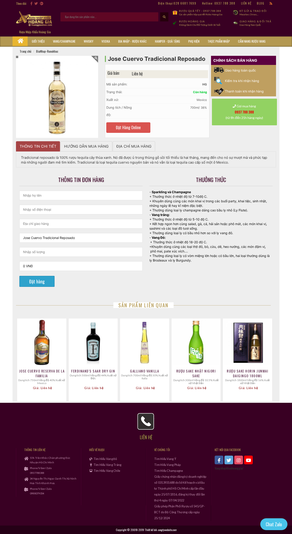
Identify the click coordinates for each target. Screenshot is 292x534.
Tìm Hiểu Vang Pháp (167, 465)
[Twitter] (36, 3)
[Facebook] (31, 3)
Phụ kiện (193, 41)
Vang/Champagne (64, 41)
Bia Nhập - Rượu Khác (132, 41)
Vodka (106, 41)
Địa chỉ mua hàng (133, 146)
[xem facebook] (219, 460)
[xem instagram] (238, 460)
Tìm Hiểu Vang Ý (165, 459)
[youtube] (45, 3)
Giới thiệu (38, 41)
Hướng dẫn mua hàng (86, 146)
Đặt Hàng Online (128, 127)
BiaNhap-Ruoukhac (47, 51)
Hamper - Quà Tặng (167, 41)
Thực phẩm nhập (219, 41)
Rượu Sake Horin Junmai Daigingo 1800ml (247, 373)
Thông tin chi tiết (38, 146)
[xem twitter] (228, 460)
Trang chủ (25, 51)
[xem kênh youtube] (248, 460)
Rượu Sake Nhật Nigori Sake (196, 373)
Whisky (88, 41)
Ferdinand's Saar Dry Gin (93, 371)
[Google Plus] (41, 3)
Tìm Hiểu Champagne (168, 470)
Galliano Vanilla (144, 371)
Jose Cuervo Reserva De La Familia (42, 373)
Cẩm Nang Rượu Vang (252, 41)
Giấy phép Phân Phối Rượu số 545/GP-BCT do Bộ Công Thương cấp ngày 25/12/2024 (179, 512)
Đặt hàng (37, 281)
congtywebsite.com (167, 530)
